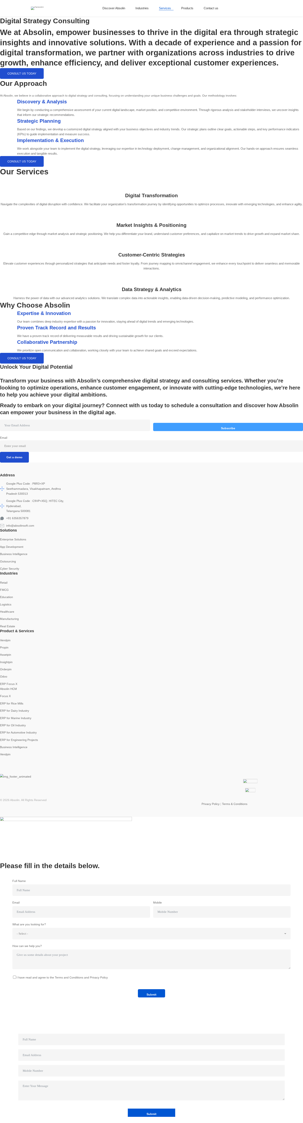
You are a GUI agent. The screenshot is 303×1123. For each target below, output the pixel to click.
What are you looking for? (29, 924)
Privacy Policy (211, 804)
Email (3, 437)
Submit (151, 994)
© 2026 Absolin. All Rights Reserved (23, 800)
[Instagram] (262, 8)
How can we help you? (27, 946)
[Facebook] (108, 770)
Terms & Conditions (234, 804)
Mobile (157, 902)
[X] (129, 770)
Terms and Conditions (69, 977)
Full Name (19, 881)
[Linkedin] (270, 8)
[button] (22, 73)
